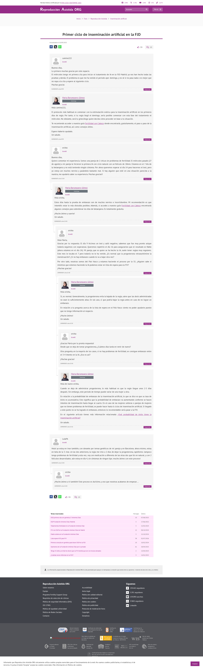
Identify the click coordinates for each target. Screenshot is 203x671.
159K (144, 3)
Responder (147, 89)
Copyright (85, 612)
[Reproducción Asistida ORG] (60, 9)
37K (152, 3)
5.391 (135, 3)
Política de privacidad (90, 598)
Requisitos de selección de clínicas (56, 598)
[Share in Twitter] (55, 46)
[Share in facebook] (51, 46)
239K (126, 3)
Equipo (45, 591)
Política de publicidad (90, 605)
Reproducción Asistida (99, 19)
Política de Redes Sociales (52, 612)
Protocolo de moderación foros (93, 609)
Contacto (46, 616)
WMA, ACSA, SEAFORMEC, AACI (71, 3)
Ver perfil (64, 61)
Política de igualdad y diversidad (55, 609)
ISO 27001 (47, 605)
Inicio (78, 19)
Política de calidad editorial (92, 595)
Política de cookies (89, 602)
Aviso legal (86, 591)
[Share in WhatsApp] (59, 46)
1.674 (161, 3)
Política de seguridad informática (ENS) (57, 602)
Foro (85, 19)
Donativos (86, 616)
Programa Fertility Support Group (55, 595)
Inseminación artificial (118, 19)
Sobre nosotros (48, 588)
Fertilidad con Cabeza (94, 123)
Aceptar (195, 664)
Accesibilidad (87, 588)
